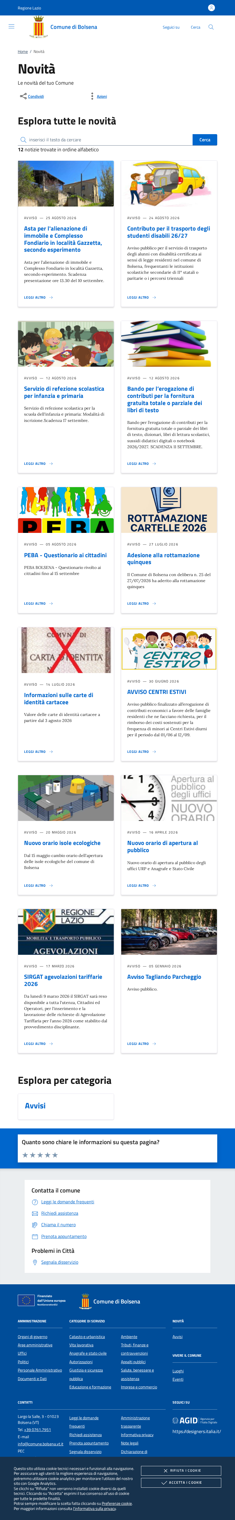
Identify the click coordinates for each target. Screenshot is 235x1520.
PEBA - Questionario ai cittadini (65, 554)
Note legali (129, 1443)
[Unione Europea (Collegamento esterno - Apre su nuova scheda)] (43, 1301)
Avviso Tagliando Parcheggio (164, 976)
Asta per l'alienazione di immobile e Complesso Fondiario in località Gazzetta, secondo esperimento (63, 239)
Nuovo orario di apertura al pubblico (162, 846)
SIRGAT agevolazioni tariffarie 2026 (63, 980)
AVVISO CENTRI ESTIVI (156, 691)
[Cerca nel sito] (211, 27)
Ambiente (129, 1337)
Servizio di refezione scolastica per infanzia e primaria (64, 392)
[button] (29, 8)
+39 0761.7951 (37, 1429)
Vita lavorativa (81, 1345)
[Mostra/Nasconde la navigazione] (11, 26)
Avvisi (178, 1337)
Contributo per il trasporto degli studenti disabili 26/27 (168, 232)
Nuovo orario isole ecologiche (62, 842)
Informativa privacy (137, 1435)
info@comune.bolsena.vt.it (40, 1444)
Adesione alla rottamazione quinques (163, 558)
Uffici (22, 1353)
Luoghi (178, 1371)
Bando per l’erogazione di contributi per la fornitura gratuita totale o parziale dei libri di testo (164, 399)
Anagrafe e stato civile (88, 1353)
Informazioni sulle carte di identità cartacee (58, 698)
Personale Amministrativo (40, 1370)
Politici (23, 1362)
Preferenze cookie (117, 1503)
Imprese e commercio (139, 1387)
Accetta (185, 1482)
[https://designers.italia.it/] (195, 1420)
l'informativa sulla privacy (94, 1508)
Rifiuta (185, 1470)
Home (23, 51)
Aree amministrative (35, 1345)
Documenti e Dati (32, 1379)
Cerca (204, 139)
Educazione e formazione (90, 1387)
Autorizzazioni (81, 1362)
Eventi (178, 1379)
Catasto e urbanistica (87, 1337)
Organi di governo (32, 1337)
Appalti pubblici (133, 1362)
